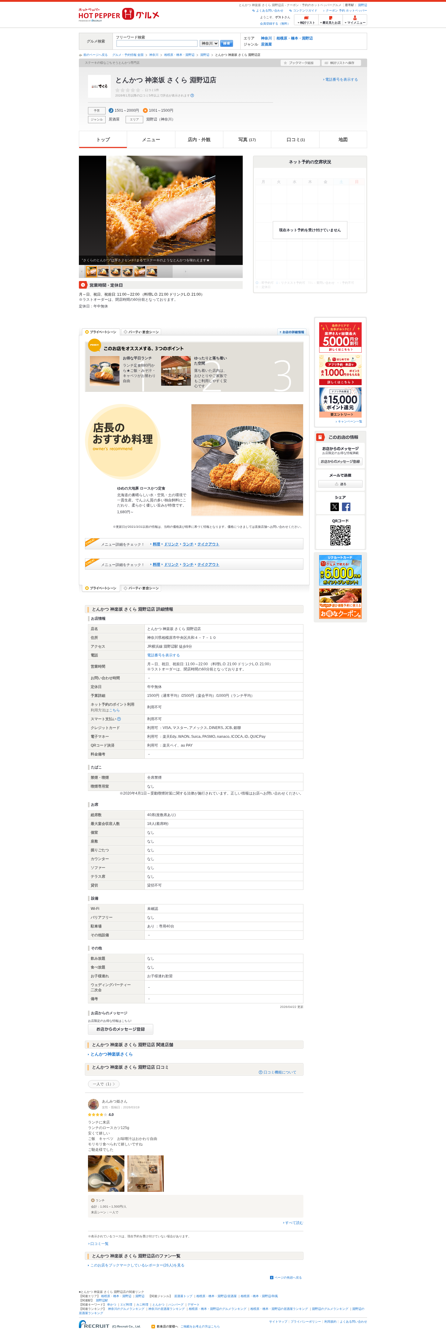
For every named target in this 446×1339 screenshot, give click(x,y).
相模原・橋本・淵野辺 (294, 38)
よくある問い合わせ (269, 10)
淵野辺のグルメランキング (330, 1308)
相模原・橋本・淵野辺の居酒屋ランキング (279, 1308)
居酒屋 (266, 44)
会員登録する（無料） (275, 23)
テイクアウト (208, 544)
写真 (247, 139)
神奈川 (266, 38)
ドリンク (171, 544)
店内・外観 (199, 139)
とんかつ (158, 1304)
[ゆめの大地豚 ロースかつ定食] (247, 460)
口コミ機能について (280, 1072)
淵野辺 (362, 5)
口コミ (296, 139)
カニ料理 (142, 1304)
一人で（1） (103, 1084)
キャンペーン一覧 (350, 421)
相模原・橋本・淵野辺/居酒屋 (216, 1296)
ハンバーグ (176, 1304)
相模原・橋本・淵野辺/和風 (259, 1296)
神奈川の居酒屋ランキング (166, 1308)
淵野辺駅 (102, 1300)
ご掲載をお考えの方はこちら (200, 1326)
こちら (114, 710)
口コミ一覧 (99, 1244)
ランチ (188, 544)
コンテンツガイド (305, 10)
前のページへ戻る (95, 54)
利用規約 (330, 1321)
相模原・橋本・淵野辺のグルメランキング (217, 1308)
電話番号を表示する (341, 79)
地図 (343, 139)
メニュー (151, 139)
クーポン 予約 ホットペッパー (346, 10)
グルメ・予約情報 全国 (128, 54)
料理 (156, 544)
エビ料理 (126, 1304)
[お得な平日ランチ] (105, 371)
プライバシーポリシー (306, 1321)
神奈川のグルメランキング (126, 1308)
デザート (194, 1304)
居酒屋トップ (183, 1296)
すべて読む (294, 1223)
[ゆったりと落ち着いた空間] (176, 371)
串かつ (111, 1304)
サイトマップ (278, 1321)
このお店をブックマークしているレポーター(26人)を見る (137, 1265)
